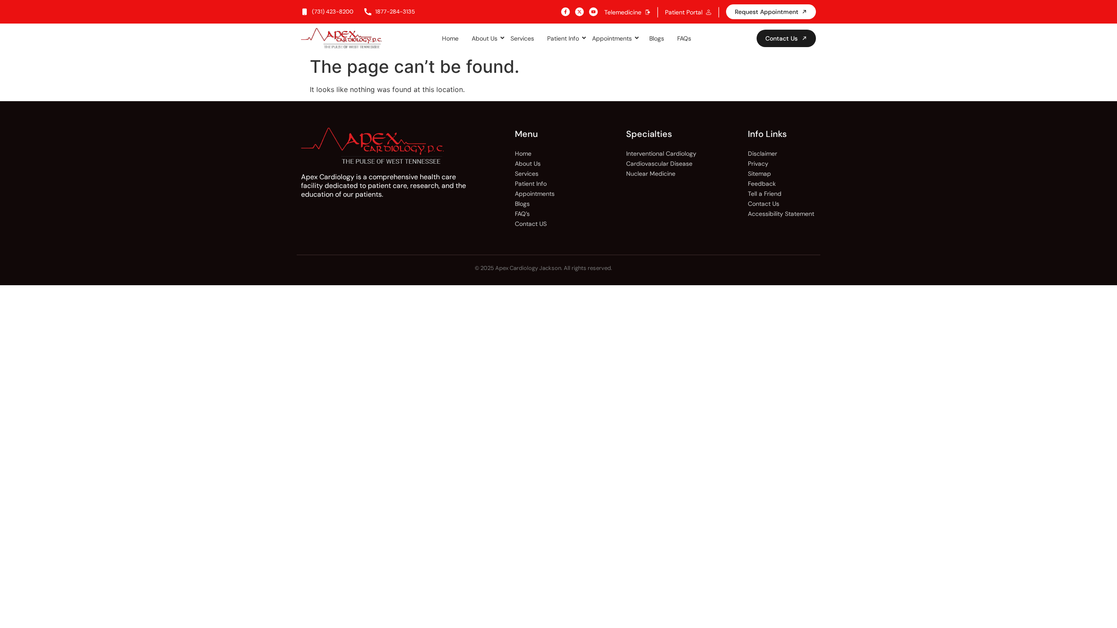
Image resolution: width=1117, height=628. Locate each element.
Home (450, 38)
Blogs (656, 38)
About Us (484, 38)
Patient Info (563, 38)
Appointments (612, 38)
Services (522, 38)
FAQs (684, 38)
